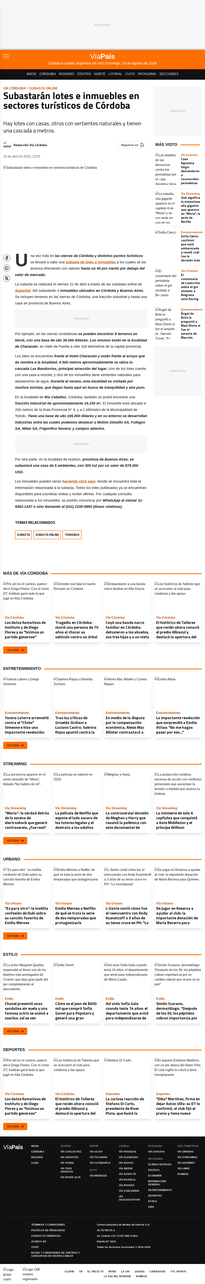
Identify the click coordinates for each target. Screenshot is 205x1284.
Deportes (155, 1195)
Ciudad (140, 1271)
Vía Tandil (67, 1163)
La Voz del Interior (117, 1276)
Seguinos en (129, 145)
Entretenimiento (160, 1190)
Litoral (115, 74)
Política (154, 1170)
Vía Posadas (127, 1151)
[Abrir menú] (25, 56)
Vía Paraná (127, 1185)
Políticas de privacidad (48, 1230)
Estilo (152, 1201)
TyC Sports (178, 1271)
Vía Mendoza (98, 1175)
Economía (155, 1175)
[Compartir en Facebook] (6, 257)
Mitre (112, 1271)
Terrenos (71, 534)
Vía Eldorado (128, 1157)
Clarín (69, 1271)
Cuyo (130, 74)
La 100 (125, 1271)
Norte (100, 74)
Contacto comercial (46, 1236)
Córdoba (47, 74)
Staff (35, 1247)
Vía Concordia (129, 1191)
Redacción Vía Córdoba (30, 145)
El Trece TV (95, 1271)
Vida (151, 1207)
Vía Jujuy (96, 1151)
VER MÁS (13, 650)
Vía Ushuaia (156, 1151)
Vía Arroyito (69, 1157)
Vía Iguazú (126, 1163)
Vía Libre (183, 1168)
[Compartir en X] (6, 278)
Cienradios (157, 1271)
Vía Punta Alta (70, 1177)
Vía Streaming (187, 1157)
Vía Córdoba (14, 88)
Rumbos (183, 1174)
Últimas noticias (160, 1164)
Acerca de (38, 1241)
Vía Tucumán (98, 1157)
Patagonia (147, 74)
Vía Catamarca (100, 1163)
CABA (35, 1163)
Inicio (31, 74)
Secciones (169, 74)
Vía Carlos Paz (70, 1151)
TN (80, 1271)
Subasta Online (43, 88)
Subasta (23, 534)
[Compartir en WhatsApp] (6, 268)
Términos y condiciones (48, 1224)
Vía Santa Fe (127, 1174)
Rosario (66, 74)
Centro (84, 74)
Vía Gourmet (186, 1163)
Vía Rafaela (127, 1179)
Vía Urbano (185, 1151)
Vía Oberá (126, 1168)
